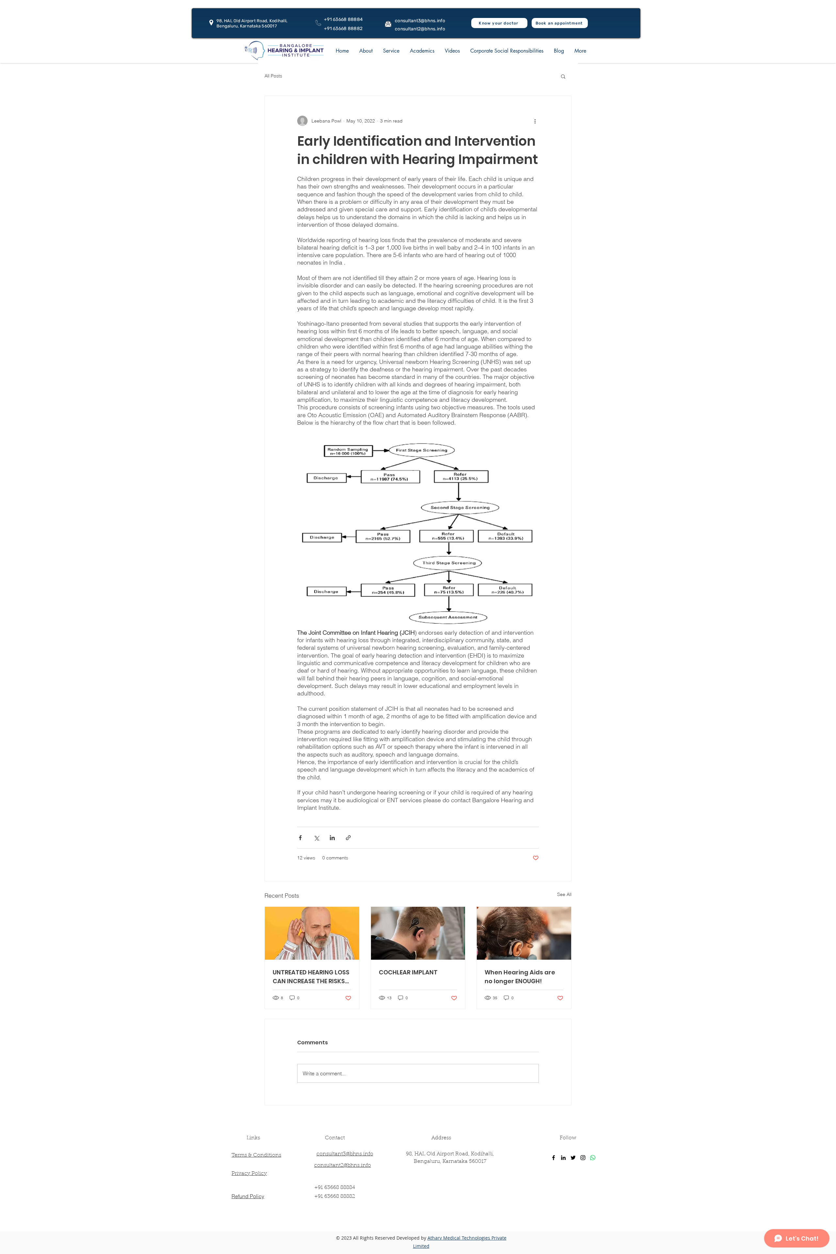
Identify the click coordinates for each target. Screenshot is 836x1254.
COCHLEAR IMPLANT (408, 972)
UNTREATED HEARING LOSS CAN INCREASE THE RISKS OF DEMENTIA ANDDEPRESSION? (311, 976)
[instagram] (583, 1157)
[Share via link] (348, 838)
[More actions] (535, 121)
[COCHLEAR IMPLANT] (418, 933)
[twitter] (573, 1157)
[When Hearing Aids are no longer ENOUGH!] (524, 933)
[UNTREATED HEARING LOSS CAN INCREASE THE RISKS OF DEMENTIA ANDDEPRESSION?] (312, 933)
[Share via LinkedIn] (332, 838)
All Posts (273, 76)
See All (564, 894)
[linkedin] (563, 1157)
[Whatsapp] (592, 1157)
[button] (366, 50)
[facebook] (553, 1157)
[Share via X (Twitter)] (316, 838)
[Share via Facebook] (300, 838)
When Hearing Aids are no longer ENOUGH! (520, 976)
